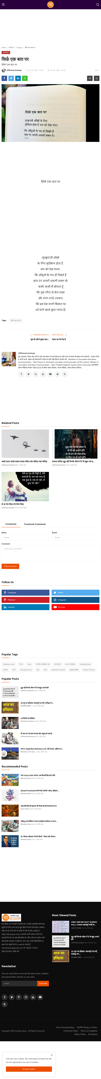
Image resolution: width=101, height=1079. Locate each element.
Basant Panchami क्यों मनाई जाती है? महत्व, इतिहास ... (40, 791)
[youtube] (40, 997)
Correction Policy (70, 1031)
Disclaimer (92, 1034)
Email (54, 533)
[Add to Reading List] (96, 78)
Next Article (58, 335)
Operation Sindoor (58, 670)
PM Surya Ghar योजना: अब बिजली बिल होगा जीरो (38, 775)
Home (4, 48)
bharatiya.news (26, 670)
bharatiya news (9, 664)
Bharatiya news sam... (28, 752)
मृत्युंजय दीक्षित (74, 670)
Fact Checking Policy (65, 1027)
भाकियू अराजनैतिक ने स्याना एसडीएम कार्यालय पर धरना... (39, 821)
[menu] (3, 5)
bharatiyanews (85, 664)
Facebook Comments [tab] (35, 524)
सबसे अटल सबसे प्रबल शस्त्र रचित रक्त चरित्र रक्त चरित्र (24, 461)
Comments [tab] (11, 524)
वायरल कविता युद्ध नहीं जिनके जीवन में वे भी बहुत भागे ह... (73, 461)
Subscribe (43, 983)
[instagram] (26, 997)
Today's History (89, 670)
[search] (97, 5)
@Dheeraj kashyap (26, 353)
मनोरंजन (11, 48)
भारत (45, 670)
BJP (14, 670)
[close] (52, 1055)
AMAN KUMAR (76, 928)
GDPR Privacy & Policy (87, 1027)
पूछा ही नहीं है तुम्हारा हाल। (40, 339)
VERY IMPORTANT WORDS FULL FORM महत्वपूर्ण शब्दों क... (84, 923)
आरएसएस (57, 664)
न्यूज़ (37, 670)
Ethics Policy (80, 1034)
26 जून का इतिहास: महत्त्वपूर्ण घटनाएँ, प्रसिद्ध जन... (37, 703)
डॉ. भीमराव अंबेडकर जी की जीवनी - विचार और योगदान (38, 836)
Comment (6, 544)
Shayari (19, 48)
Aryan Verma (25, 809)
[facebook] (5, 997)
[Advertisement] (50, 160)
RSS (21, 664)
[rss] (5, 1004)
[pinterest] (19, 997)
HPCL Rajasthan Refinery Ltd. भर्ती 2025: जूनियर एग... (42, 749)
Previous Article (41, 335)
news (29, 664)
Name (4, 533)
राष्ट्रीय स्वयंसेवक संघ (43, 664)
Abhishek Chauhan (27, 721)
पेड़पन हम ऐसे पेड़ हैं (59, 339)
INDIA (5, 670)
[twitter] (12, 997)
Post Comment (10, 566)
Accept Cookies (28, 1069)
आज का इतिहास (70, 664)
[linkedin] (33, 997)
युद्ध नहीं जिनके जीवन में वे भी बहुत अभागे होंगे (35, 688)
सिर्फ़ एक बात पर (16, 320)
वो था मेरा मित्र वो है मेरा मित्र (13, 504)
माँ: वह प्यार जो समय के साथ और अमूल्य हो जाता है (36, 733)
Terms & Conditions (89, 1031)
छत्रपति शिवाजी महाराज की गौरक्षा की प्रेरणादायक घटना (39, 806)
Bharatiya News (26, 778)
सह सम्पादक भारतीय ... (26, 706)
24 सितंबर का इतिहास (28, 718)
